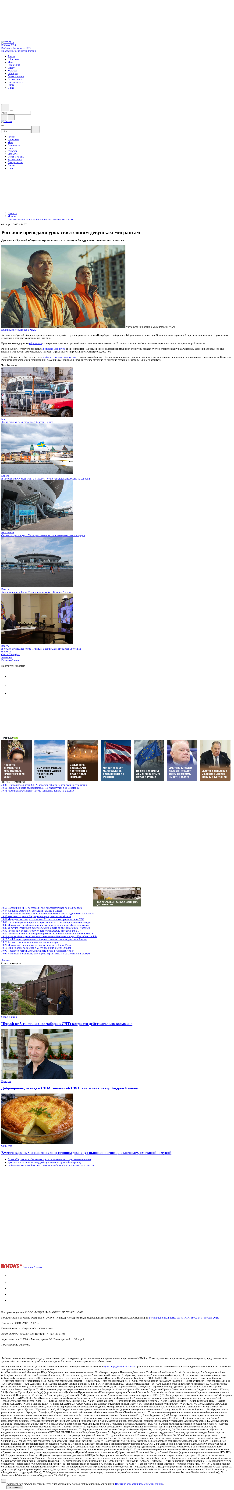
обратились (35, 343)
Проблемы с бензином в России (18, 51)
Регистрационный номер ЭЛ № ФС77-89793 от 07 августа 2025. (184, 1317)
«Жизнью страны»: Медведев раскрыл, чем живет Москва (36, 916)
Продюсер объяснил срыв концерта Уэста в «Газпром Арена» (38, 950)
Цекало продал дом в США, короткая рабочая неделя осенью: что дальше (44, 785)
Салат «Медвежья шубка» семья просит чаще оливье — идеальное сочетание (49, 1159)
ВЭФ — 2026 (8, 45)
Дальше (5, 960)
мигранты (6, 651)
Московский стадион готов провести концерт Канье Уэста (36, 945)
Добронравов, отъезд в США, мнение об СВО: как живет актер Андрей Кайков (69, 1088)
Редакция (28, 1267)
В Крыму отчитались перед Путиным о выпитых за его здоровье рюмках (41, 648)
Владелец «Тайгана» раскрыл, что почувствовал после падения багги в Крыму (47, 913)
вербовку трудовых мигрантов (59, 357)
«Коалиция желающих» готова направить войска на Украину (37, 790)
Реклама (37, 1267)
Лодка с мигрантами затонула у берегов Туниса (27, 422)
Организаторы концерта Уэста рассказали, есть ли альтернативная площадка (43, 535)
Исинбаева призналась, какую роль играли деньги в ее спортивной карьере (45, 953)
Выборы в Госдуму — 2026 (16, 48)
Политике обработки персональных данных (139, 1484)
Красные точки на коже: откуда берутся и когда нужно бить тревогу (45, 1162)
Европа (5, 475)
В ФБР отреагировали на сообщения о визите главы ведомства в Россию (44, 939)
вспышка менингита (54, 348)
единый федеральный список (119, 1366)
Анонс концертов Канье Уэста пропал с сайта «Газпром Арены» (36, 592)
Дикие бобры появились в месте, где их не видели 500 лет (36, 947)
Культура (6, 1081)
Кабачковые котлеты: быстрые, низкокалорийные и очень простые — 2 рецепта (51, 1165)
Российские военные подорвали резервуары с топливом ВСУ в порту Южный (47, 933)
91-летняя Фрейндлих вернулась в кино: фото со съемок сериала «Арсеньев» (46, 927)
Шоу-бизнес (7, 532)
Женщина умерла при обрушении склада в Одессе (31, 910)
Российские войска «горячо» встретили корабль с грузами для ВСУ (41, 930)
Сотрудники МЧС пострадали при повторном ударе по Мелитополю (41, 907)
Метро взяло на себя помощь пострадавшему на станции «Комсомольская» (45, 925)
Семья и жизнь (9, 1017)
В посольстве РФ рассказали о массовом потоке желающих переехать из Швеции (45, 478)
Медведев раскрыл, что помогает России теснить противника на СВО (42, 919)
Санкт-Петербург (10, 654)
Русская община (10, 660)
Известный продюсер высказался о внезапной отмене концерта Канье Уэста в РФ (49, 936)
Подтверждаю (14, 1487)
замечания (6, 657)
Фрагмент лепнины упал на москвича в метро (29, 942)
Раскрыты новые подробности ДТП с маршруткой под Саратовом (40, 787)
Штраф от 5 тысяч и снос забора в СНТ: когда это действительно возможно (66, 1024)
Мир (3, 419)
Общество (6, 1145)
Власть (5, 589)
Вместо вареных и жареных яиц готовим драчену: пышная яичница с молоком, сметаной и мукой (86, 1153)
